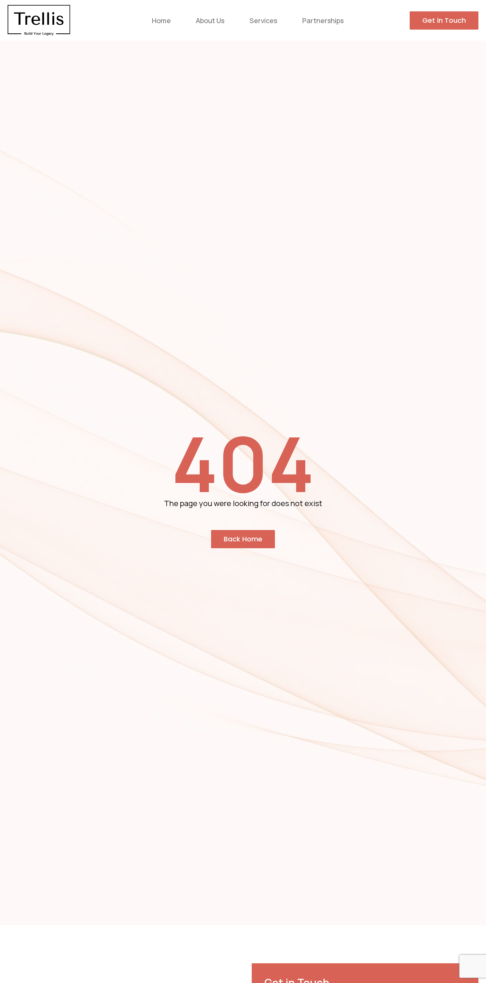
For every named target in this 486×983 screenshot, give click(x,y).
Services (263, 20)
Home (161, 20)
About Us (210, 20)
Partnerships (323, 20)
